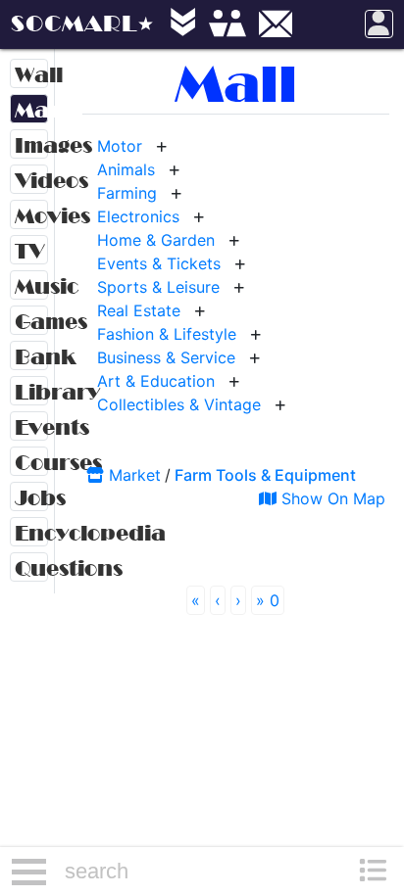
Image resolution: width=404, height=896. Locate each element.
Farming (127, 193)
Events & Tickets (159, 263)
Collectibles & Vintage (179, 404)
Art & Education (156, 381)
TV (29, 251)
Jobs (31, 498)
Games (31, 321)
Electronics (138, 216)
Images (31, 145)
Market (31, 110)
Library (31, 392)
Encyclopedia (31, 533)
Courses (31, 462)
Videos (31, 180)
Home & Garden (156, 240)
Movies (31, 216)
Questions (31, 568)
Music (31, 286)
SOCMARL (74, 23)
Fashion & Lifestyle (166, 334)
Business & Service (166, 357)
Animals (126, 169)
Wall (31, 75)
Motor (119, 146)
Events (31, 427)
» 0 (267, 600)
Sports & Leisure (158, 287)
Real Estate (138, 310)
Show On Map (331, 498)
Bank (31, 357)
